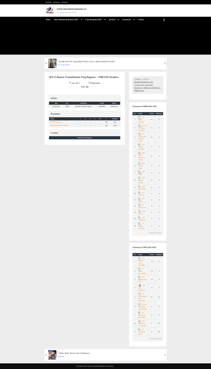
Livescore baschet (143, 85)
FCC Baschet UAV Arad (142, 279)
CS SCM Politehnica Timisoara (142, 128)
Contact (141, 19)
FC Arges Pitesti (63, 65)
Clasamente (126, 19)
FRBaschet (139, 91)
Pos (135, 113)
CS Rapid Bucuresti (141, 119)
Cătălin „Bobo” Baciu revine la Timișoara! (74, 353)
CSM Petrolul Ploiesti (141, 180)
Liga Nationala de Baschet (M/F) (66, 19)
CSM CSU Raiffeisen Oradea (59, 125)
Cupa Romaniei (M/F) (93, 19)
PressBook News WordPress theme (124, 366)
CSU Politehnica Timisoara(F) (142, 323)
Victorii (152, 113)
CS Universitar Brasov (141, 332)
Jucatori (112, 19)
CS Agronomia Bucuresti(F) (142, 315)
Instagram (56, 2)
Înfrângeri (159, 113)
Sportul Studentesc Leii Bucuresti (142, 306)
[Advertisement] (105, 39)
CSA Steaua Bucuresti (141, 147)
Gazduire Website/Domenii (147, 88)
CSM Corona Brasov (141, 166)
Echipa (140, 113)
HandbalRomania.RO (143, 82)
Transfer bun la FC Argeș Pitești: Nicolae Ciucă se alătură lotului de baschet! (86, 61)
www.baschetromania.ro (71, 8)
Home (48, 19)
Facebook (48, 2)
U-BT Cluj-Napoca (55, 122)
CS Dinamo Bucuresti (141, 226)
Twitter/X (64, 2)
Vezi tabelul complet (155, 233)
